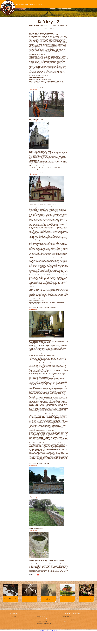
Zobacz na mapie (66, 621)
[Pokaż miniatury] (33, 89)
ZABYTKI (18, 4)
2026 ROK (40, 4)
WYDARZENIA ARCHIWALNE (29, 4)
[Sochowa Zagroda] (8, 7)
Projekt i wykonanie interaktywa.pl (48, 630)
